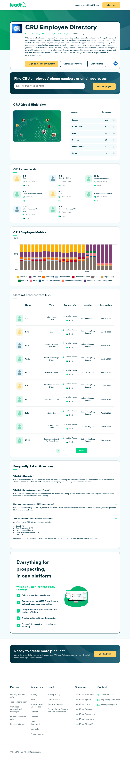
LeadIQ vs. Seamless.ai (85, 714)
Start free (111, 5)
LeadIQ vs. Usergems (84, 719)
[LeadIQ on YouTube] (118, 752)
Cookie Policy (54, 699)
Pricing (34, 695)
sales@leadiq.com (109, 705)
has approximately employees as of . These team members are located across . (64, 507)
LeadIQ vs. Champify (84, 724)
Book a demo (105, 654)
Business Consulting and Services (37, 34)
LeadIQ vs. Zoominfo (84, 695)
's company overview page (60, 482)
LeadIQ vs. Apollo (83, 699)
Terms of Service (55, 704)
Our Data (35, 729)
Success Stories (17, 724)
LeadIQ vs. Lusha (82, 704)
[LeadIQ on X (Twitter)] (114, 752)
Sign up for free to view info (42, 64)
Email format (97, 64)
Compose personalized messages (16, 709)
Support (34, 712)
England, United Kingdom (61, 34)
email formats (29, 496)
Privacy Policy (54, 695)
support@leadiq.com (110, 700)
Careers (34, 717)
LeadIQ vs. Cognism (84, 709)
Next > (81, 451)
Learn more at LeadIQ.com (87, 5)
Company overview (72, 64)
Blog (33, 699)
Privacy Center (37, 734)
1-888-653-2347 (108, 695)
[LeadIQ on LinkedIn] (116, 752)
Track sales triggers (19, 702)
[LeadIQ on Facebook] (112, 752)
